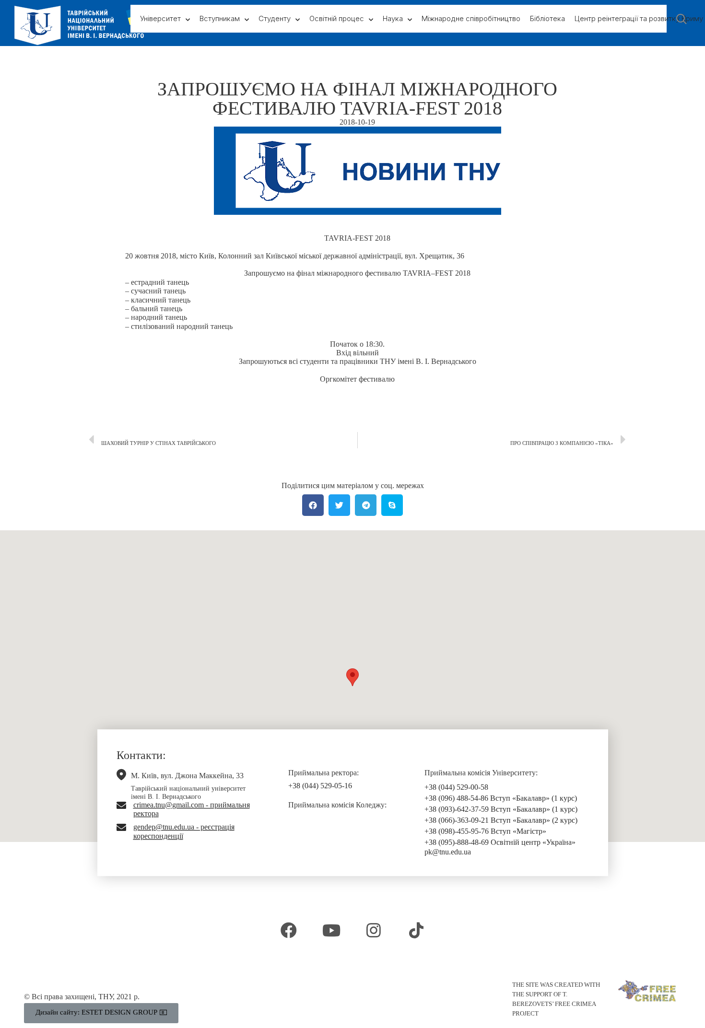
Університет (160, 18)
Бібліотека (547, 18)
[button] (352, 677)
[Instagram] (373, 930)
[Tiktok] (416, 930)
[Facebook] (289, 930)
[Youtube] (331, 930)
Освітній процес (336, 18)
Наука (393, 18)
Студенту (274, 18)
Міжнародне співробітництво (471, 18)
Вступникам (220, 18)
